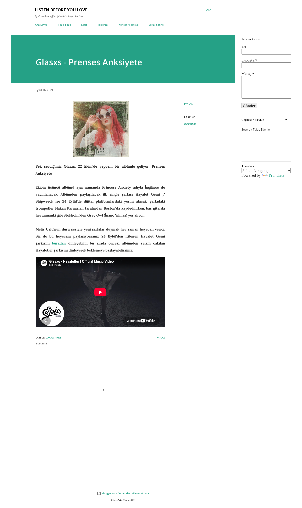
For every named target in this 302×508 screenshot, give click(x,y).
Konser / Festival (129, 24)
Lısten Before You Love (61, 10)
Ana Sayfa (41, 24)
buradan (59, 243)
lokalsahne (190, 123)
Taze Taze (64, 24)
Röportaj (103, 24)
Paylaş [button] (188, 103)
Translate (277, 175)
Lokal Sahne (156, 24)
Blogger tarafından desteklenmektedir (125, 493)
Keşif (84, 24)
